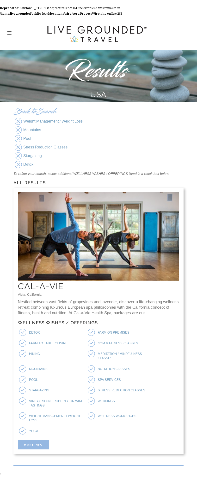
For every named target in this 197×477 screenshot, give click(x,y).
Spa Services (109, 380)
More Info (33, 444)
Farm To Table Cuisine (48, 343)
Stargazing (39, 390)
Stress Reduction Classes (121, 390)
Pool (33, 380)
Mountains (38, 369)
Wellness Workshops (117, 416)
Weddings (106, 401)
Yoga (33, 431)
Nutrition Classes (114, 369)
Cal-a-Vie (41, 286)
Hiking (34, 354)
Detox (34, 332)
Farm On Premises (113, 332)
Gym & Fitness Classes (118, 343)
